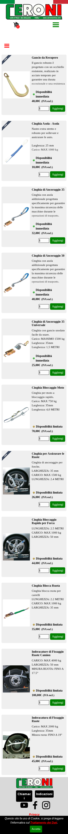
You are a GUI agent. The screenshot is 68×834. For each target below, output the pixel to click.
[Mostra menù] (56, 25)
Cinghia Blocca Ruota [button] (46, 585)
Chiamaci (24, 796)
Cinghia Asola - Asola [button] (45, 123)
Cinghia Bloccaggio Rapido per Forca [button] (44, 521)
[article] (34, 85)
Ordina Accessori (21, 34)
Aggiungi (57, 108)
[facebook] (35, 805)
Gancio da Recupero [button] (45, 57)
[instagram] (46, 805)
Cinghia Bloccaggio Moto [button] (48, 387)
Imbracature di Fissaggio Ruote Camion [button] (48, 653)
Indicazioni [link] (44, 794)
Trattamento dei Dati (43, 822)
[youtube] (24, 805)
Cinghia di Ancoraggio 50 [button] (48, 255)
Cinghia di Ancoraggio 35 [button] (48, 189)
